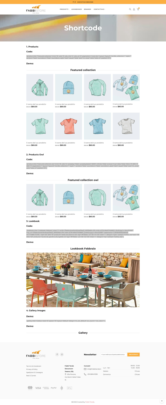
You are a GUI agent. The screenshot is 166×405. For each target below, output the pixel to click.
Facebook (57, 354)
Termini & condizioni (33, 366)
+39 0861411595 (92, 374)
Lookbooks (76, 9)
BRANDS (87, 9)
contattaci (99, 9)
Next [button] (139, 201)
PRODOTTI (64, 9)
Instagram (62, 354)
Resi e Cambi (31, 376)
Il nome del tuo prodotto (36, 104)
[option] (39, 201)
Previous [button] (26, 201)
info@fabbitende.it (94, 369)
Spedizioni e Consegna (34, 372)
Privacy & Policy (31, 369)
